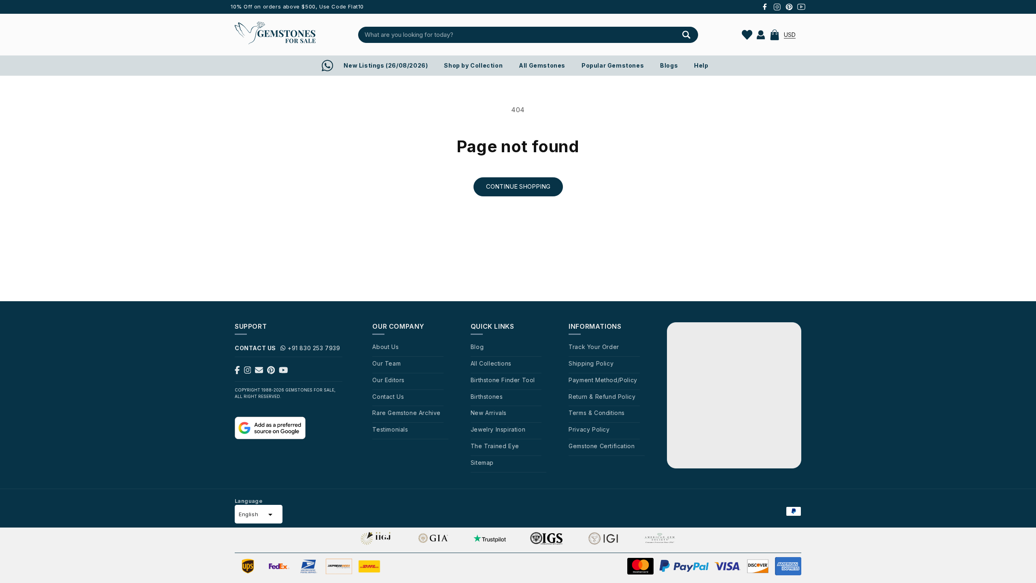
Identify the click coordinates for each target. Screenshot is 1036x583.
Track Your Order (594, 346)
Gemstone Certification (602, 446)
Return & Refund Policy (602, 396)
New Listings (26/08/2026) (386, 65)
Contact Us (388, 396)
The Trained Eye (495, 446)
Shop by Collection (473, 65)
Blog (477, 346)
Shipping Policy (591, 363)
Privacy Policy (589, 429)
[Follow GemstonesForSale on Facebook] (237, 372)
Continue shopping (518, 186)
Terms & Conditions (597, 412)
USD (790, 34)
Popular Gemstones (613, 65)
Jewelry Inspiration (498, 429)
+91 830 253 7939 (314, 348)
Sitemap (482, 462)
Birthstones (487, 396)
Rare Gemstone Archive (406, 412)
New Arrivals (489, 412)
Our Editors (388, 380)
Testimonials (390, 429)
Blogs (669, 65)
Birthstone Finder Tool (503, 380)
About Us (385, 346)
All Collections (491, 363)
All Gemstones (542, 65)
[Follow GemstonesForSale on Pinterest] (271, 372)
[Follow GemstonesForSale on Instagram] (247, 372)
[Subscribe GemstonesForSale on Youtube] (283, 372)
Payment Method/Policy (603, 380)
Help (701, 65)
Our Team (386, 363)
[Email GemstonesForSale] (259, 372)
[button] (774, 35)
